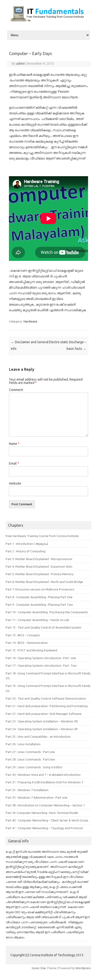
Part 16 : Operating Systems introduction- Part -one (41, 658)
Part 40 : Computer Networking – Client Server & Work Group (47, 820)
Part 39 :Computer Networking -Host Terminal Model (42, 812)
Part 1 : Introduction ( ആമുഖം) (27, 543)
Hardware (30, 321)
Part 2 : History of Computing (25, 551)
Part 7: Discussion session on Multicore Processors (40, 589)
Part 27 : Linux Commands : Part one (30, 751)
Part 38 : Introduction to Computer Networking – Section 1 (45, 805)
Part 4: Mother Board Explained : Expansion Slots (39, 566)
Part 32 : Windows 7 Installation (27, 790)
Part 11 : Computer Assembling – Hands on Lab (37, 619)
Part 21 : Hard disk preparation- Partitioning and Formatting (47, 706)
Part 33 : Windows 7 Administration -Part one (36, 797)
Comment (16, 390)
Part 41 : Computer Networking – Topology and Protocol (44, 828)
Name (14, 444)
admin (20, 63)
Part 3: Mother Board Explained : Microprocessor (39, 559)
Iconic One (39, 968)
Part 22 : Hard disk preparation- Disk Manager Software (43, 713)
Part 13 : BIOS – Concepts (23, 635)
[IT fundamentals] (48, 22)
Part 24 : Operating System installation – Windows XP (42, 729)
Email (14, 463)
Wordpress (83, 968)
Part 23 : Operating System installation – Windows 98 (41, 721)
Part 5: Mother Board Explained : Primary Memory (39, 574)
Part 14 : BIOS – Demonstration (27, 642)
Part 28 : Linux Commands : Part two (30, 759)
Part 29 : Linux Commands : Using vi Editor (34, 767)
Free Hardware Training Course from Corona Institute (42, 536)
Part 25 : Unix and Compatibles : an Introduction (38, 736)
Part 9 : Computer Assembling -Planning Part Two (39, 604)
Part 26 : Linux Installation (23, 744)
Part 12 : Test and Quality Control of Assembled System (43, 627)
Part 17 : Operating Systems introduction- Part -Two (41, 665)
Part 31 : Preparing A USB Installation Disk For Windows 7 (44, 782)
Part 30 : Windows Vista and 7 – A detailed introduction (43, 774)
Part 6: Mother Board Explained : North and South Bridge (44, 581)
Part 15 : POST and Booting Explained (31, 650)
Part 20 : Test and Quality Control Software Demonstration (46, 698)
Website (15, 483)
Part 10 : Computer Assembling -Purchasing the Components (47, 612)
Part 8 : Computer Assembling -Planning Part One (39, 597)
